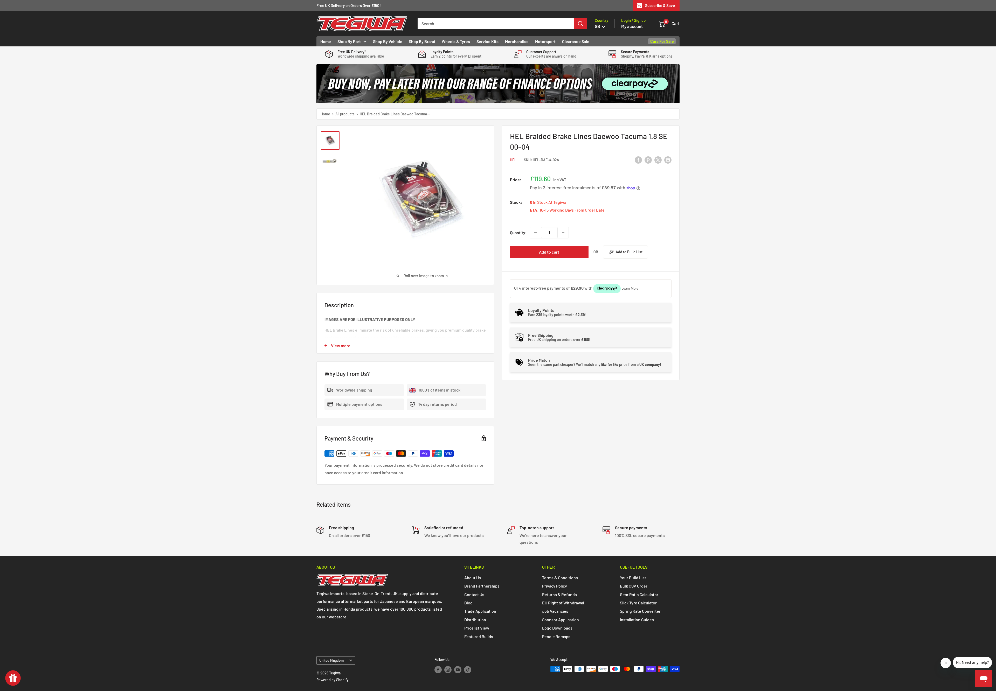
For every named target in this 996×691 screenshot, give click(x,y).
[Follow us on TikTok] (467, 669)
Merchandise (517, 41)
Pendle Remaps (556, 636)
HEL (513, 160)
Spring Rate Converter (640, 611)
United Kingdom (331, 660)
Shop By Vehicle (387, 41)
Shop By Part (349, 41)
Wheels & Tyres (456, 41)
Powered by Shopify (332, 680)
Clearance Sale (575, 41)
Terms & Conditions (560, 577)
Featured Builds (478, 636)
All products (345, 114)
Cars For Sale (662, 41)
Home (325, 41)
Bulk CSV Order (633, 585)
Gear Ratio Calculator (639, 594)
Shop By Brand (422, 41)
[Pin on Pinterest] (648, 160)
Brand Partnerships (482, 585)
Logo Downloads (557, 627)
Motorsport (545, 41)
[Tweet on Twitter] (658, 160)
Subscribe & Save (660, 5)
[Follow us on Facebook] (438, 669)
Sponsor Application (560, 619)
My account (632, 26)
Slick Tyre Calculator (638, 602)
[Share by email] (668, 160)
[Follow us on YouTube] (457, 669)
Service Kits (487, 41)
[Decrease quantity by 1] (535, 232)
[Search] (580, 23)
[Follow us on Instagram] (448, 669)
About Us (472, 577)
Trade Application (480, 611)
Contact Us (474, 594)
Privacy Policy (554, 585)
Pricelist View (476, 627)
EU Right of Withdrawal (563, 602)
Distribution (475, 619)
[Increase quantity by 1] (563, 232)
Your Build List (633, 577)
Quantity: (518, 232)
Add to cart (549, 251)
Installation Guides (637, 619)
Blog (468, 602)
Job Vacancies (555, 611)
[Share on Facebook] (638, 160)
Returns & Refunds (559, 594)
